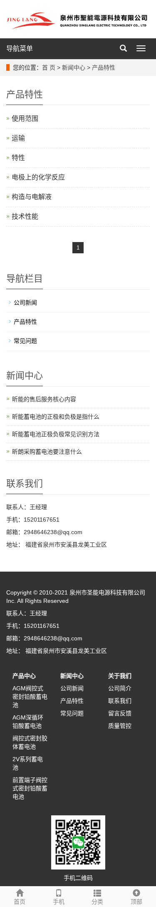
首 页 (48, 67)
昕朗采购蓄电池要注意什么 (47, 451)
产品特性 (103, 67)
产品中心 (24, 675)
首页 (19, 901)
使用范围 (25, 118)
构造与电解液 (32, 196)
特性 (18, 157)
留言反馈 (119, 713)
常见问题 (25, 340)
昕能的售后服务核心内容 (44, 399)
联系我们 (119, 700)
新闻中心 (73, 67)
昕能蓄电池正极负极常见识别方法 (55, 434)
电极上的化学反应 (38, 177)
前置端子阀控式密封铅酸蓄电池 (29, 788)
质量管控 (119, 725)
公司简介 (119, 688)
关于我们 (119, 675)
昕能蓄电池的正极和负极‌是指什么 (55, 416)
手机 (58, 901)
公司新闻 (25, 302)
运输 (18, 138)
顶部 (136, 901)
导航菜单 (19, 48)
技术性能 (25, 216)
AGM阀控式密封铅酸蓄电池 (29, 696)
